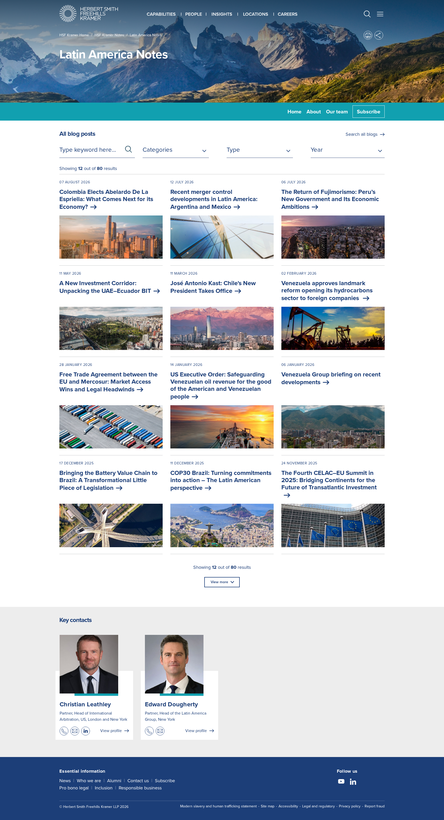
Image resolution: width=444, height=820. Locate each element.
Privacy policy (349, 806)
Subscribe (368, 111)
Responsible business (140, 788)
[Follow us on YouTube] (341, 782)
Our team (337, 111)
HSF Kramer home (74, 35)
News (65, 780)
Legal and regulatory (318, 806)
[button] (367, 15)
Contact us (138, 780)
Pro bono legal (74, 788)
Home (294, 111)
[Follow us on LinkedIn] (353, 782)
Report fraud (375, 806)
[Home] (95, 13)
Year (317, 149)
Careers (288, 14)
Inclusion (104, 788)
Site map (267, 806)
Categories (157, 149)
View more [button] (219, 582)
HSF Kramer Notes (109, 35)
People (193, 14)
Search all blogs (361, 134)
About (314, 111)
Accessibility (288, 806)
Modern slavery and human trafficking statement (218, 806)
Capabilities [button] (161, 14)
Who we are (89, 780)
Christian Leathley (85, 704)
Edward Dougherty (171, 704)
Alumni (114, 780)
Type (233, 149)
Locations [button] (255, 14)
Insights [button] (221, 14)
